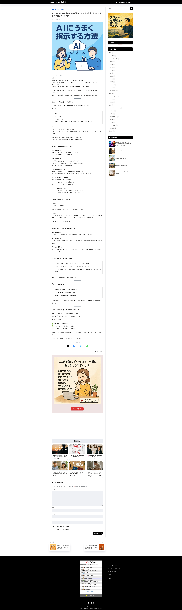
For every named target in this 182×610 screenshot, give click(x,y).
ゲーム (113, 111)
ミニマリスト (114, 58)
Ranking (122, 2)
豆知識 (113, 128)
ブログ (113, 56)
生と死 (113, 84)
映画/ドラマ (114, 116)
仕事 (101, 351)
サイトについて (113, 565)
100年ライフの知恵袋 (57, 2)
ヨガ (112, 99)
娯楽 (111, 105)
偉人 (112, 114)
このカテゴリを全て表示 (91, 591)
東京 (112, 82)
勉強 (112, 76)
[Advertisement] (77, 426)
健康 (111, 93)
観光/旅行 (113, 125)
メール (53, 514)
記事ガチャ (112, 575)
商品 (112, 64)
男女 (112, 87)
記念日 (111, 131)
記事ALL (111, 578)
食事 (112, 102)
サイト (53, 520)
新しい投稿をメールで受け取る (61, 530)
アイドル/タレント (115, 108)
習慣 (112, 70)
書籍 (112, 119)
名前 (53, 508)
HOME (92, 603)
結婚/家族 (113, 90)
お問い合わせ (112, 571)
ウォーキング (114, 96)
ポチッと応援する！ (77, 409)
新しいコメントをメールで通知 (61, 526)
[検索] (131, 8)
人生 (111, 73)
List (116, 2)
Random (130, 2)
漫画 (112, 122)
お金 (111, 53)
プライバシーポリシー (114, 568)
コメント (55, 490)
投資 (112, 67)
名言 (112, 79)
